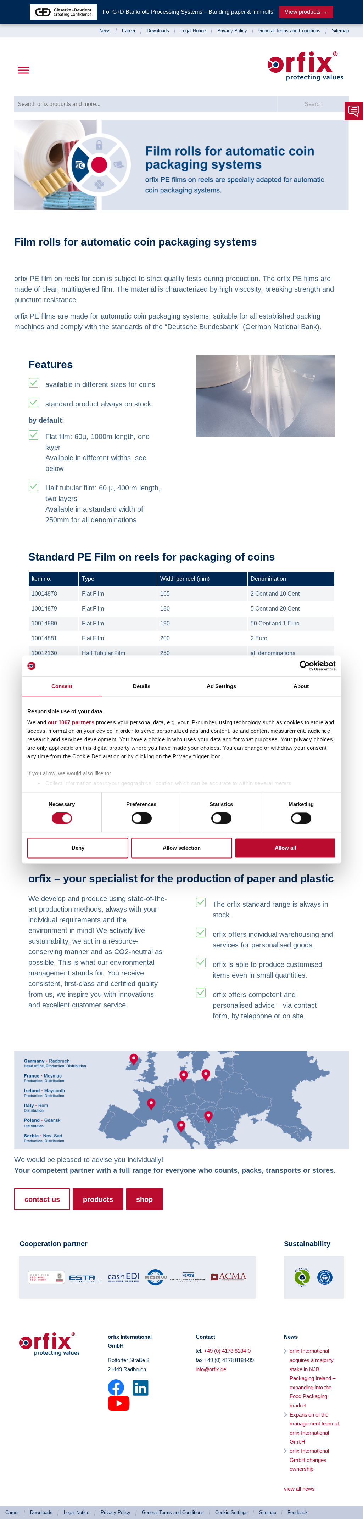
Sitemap (340, 30)
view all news (299, 1489)
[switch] (142, 818)
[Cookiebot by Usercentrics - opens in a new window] (305, 665)
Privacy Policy (232, 30)
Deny (78, 848)
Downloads (158, 30)
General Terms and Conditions (289, 30)
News (105, 30)
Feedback (297, 1512)
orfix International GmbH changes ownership (309, 1460)
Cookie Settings (231, 1512)
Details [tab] (141, 686)
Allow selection (182, 848)
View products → (306, 12)
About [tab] (301, 686)
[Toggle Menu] (23, 70)
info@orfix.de (211, 1369)
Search (314, 104)
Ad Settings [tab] (221, 686)
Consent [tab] (62, 686)
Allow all (285, 848)
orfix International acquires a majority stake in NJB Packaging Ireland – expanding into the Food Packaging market (312, 1378)
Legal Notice (193, 30)
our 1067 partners (71, 722)
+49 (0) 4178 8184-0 (227, 1351)
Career (128, 30)
